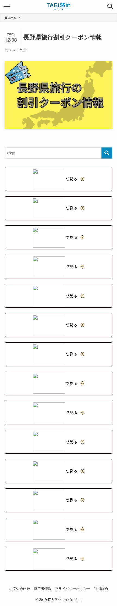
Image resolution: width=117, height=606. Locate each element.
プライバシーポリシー (72, 588)
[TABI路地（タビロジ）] (58, 6)
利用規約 (101, 588)
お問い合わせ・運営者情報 (30, 588)
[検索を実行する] (106, 153)
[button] (110, 6)
